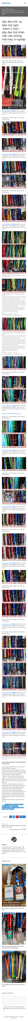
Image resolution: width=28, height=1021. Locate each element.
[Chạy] (3, 107)
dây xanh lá (15, 804)
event (22, 807)
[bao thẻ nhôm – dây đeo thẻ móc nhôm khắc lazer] (14, 885)
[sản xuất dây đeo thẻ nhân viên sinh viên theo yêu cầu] (14, 966)
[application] (14, 87)
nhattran (4, 844)
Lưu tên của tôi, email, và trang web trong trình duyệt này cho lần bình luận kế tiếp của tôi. (14, 1008)
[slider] (13, 107)
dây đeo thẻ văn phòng (6, 807)
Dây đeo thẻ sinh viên (16, 807)
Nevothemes (14, 1018)
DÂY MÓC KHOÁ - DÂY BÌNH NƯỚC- (8, 913)
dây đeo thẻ (21, 804)
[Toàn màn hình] (24, 107)
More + (23, 816)
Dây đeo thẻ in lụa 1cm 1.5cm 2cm (17, 829)
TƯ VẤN (13, 109)
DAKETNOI (6, 3)
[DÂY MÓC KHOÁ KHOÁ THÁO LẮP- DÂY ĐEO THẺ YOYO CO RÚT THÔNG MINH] (14, 928)
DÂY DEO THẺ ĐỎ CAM (8, 804)
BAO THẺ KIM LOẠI (6, 864)
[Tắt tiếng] (22, 107)
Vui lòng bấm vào (6, 109)
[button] (14, 87)
